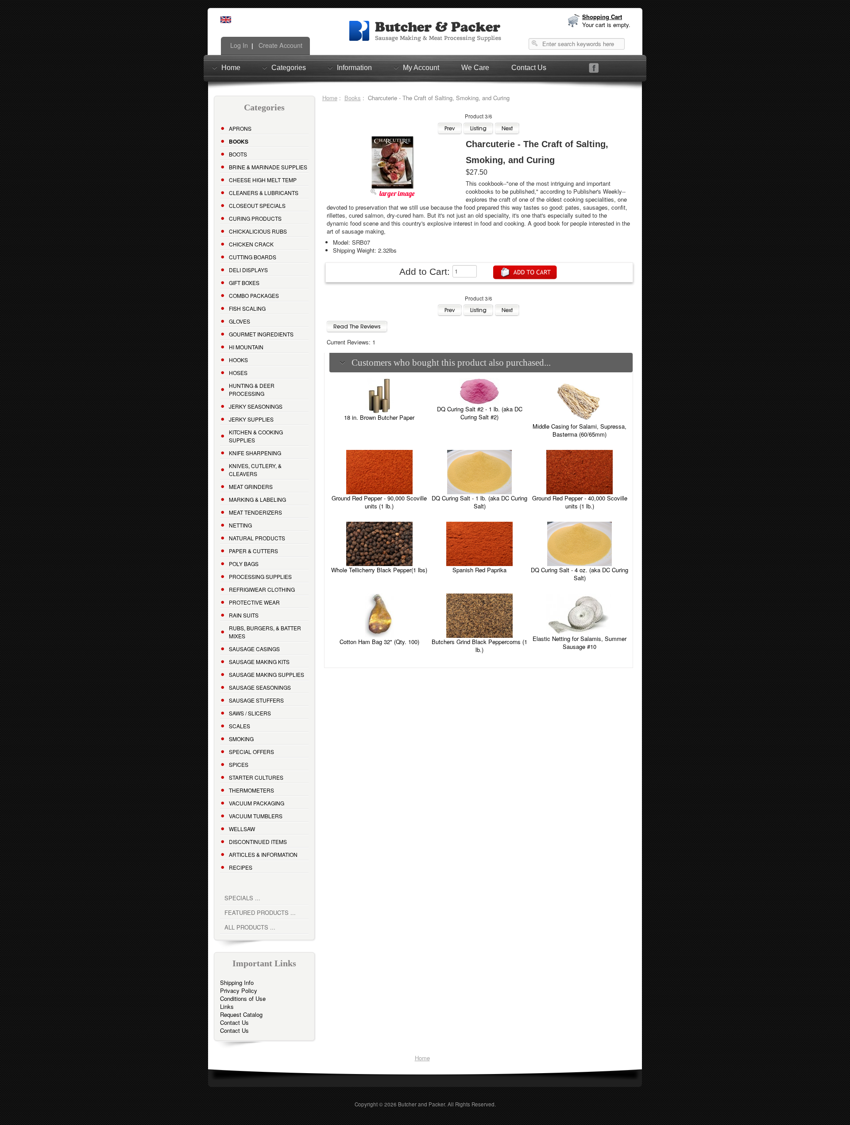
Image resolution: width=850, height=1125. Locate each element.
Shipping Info (237, 982)
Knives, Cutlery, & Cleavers (255, 469)
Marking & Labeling (257, 499)
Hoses (238, 372)
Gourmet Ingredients (261, 334)
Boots (238, 154)
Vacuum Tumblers (255, 816)
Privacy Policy (238, 990)
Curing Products (255, 218)
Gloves (239, 321)
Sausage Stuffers (256, 700)
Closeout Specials (257, 205)
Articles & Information (263, 854)
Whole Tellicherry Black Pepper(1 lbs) (379, 570)
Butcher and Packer (421, 1104)
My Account (421, 67)
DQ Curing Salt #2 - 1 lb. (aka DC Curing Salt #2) (479, 413)
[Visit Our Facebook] (594, 68)
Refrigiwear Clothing (262, 589)
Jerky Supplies (251, 419)
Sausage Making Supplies (266, 674)
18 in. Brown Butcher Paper (379, 417)
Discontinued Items (258, 841)
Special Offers (251, 751)
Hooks (238, 359)
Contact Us (528, 67)
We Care (475, 67)
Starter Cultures (256, 777)
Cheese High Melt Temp (263, 180)
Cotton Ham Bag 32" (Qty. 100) (379, 641)
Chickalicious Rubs (258, 231)
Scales (239, 726)
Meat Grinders (251, 486)
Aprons (240, 128)
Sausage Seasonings (260, 687)
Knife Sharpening (255, 453)
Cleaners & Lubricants (263, 192)
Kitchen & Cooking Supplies (256, 436)
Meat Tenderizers (255, 512)
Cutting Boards (252, 257)
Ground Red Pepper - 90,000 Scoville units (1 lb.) (379, 502)
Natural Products (257, 538)
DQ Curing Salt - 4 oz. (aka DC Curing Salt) (579, 574)
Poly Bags (244, 563)
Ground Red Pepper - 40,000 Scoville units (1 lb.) (579, 502)
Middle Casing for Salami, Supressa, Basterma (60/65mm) (579, 430)
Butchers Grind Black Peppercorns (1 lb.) (479, 645)
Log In (238, 45)
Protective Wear (254, 602)
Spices (238, 764)
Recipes (240, 867)
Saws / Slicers (250, 713)
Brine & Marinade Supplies (268, 167)
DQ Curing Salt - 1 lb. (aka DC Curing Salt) (479, 502)
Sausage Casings (254, 648)
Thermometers (251, 790)
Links (227, 1006)
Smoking (241, 738)
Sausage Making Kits (259, 661)
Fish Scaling (247, 308)
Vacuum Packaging (256, 803)
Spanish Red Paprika (479, 570)
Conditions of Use (243, 998)
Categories (288, 67)
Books (352, 98)
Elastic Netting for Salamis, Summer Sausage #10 (579, 642)
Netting (240, 525)
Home (230, 67)
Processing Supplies (260, 576)
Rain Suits (244, 615)
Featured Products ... (260, 912)
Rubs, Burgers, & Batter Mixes (265, 632)
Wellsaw (242, 828)
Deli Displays (248, 269)
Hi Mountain (246, 347)
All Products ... (249, 927)
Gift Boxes (244, 282)
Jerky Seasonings (255, 406)
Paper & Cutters (253, 551)
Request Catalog (241, 1014)
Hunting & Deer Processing (251, 389)
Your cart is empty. (606, 24)
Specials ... (242, 898)
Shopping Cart (602, 16)
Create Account (279, 45)
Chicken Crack (251, 244)
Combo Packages (254, 295)
